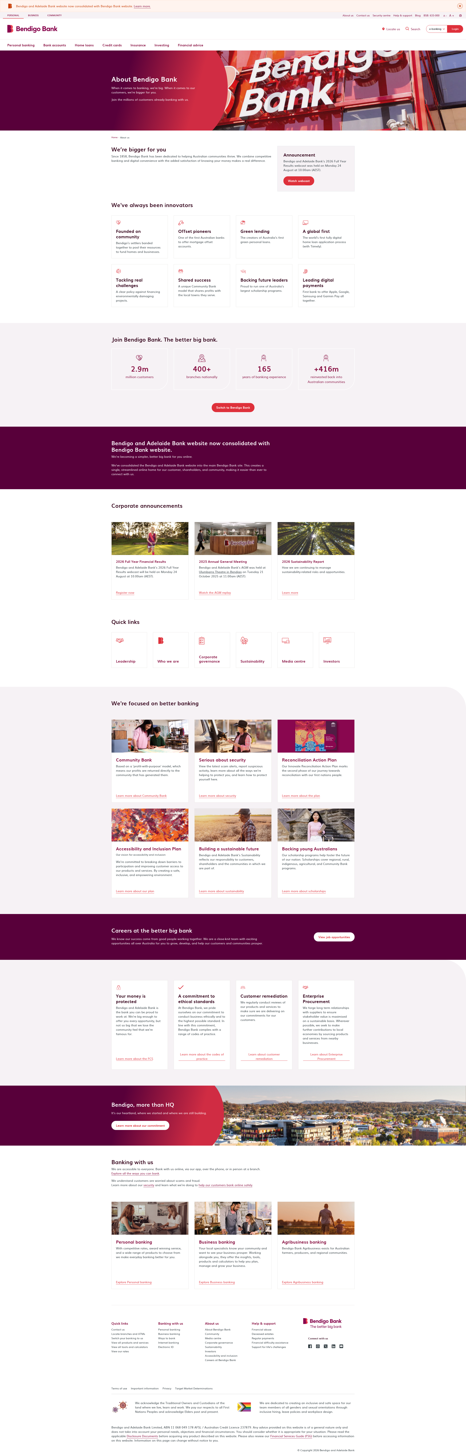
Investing (162, 45)
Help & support (402, 15)
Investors (210, 1351)
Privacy (167, 1388)
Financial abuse (261, 1329)
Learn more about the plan (301, 795)
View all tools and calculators (129, 1347)
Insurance (138, 45)
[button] (460, 6)
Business (33, 15)
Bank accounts (54, 45)
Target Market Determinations (194, 1388)
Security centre (381, 15)
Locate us (393, 29)
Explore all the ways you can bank (135, 1173)
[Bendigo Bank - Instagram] (318, 1346)
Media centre (213, 1338)
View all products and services (130, 1342)
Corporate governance (219, 1342)
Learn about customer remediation (264, 1056)
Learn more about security (217, 795)
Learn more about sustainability (221, 891)
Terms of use (119, 1388)
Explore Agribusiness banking (302, 1282)
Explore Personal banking (134, 1282)
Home (114, 137)
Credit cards (112, 45)
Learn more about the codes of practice (202, 1056)
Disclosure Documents (142, 1436)
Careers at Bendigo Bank (220, 1360)
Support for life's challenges (269, 1347)
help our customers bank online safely (225, 1185)
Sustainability (213, 1347)
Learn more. (142, 6)
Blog (418, 15)
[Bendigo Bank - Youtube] (341, 1346)
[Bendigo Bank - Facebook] (310, 1346)
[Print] (460, 15)
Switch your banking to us (127, 1338)
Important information (145, 1388)
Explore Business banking (217, 1282)
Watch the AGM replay (215, 592)
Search (415, 29)
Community (54, 15)
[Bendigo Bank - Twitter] (325, 1346)
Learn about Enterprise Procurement (326, 1056)
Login (455, 29)
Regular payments (263, 1338)
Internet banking (168, 1342)
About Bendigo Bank (218, 1329)
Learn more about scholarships (304, 891)
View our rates (120, 1351)
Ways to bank (166, 1338)
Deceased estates (263, 1334)
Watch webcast (299, 181)
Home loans (84, 45)
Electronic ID (166, 1347)
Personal (15, 15)
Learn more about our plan (135, 891)
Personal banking (21, 45)
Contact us (363, 15)
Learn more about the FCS (134, 1058)
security (148, 1185)
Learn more (290, 592)
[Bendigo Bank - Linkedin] (333, 1346)
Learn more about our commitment (140, 1125)
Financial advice (190, 45)
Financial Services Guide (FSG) (291, 1436)
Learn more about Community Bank (141, 795)
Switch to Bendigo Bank (233, 407)
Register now (125, 592)
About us (348, 15)
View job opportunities (334, 937)
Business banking (169, 1334)
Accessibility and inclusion (221, 1355)
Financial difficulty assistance (270, 1342)
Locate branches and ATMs (128, 1334)
